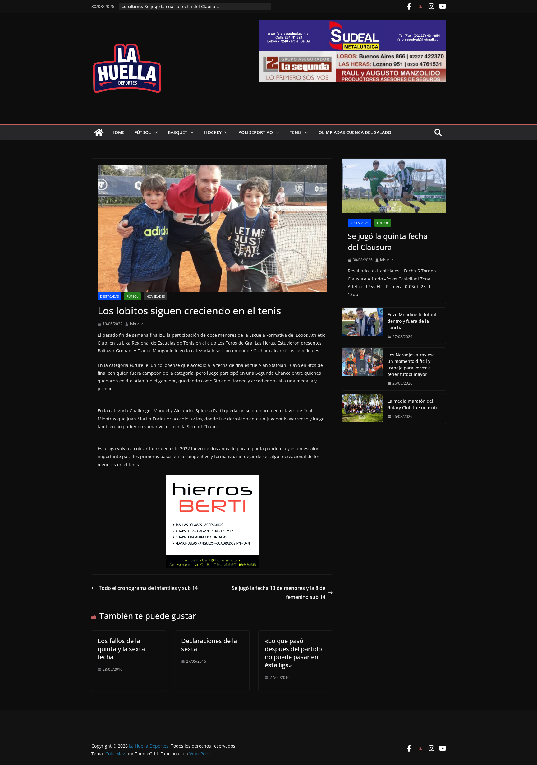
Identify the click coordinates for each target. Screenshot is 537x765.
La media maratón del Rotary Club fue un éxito (193, 6)
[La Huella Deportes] (98, 132)
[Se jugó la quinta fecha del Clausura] (394, 186)
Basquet (177, 132)
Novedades (155, 296)
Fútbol (143, 132)
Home (118, 132)
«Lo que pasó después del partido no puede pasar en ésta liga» (293, 653)
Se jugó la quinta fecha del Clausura (388, 241)
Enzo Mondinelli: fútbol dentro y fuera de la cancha (412, 321)
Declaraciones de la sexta (209, 645)
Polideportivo (255, 132)
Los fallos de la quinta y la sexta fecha (121, 649)
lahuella (137, 324)
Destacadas (109, 296)
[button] (154, 132)
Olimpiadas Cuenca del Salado (355, 132)
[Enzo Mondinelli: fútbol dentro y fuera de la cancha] (362, 326)
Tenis (296, 132)
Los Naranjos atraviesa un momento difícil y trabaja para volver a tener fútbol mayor (411, 364)
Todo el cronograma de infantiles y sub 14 (148, 588)
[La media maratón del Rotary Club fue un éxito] (362, 409)
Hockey (213, 132)
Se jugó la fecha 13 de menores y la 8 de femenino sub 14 (278, 592)
